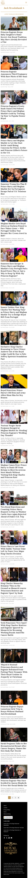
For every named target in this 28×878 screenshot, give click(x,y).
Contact (5, 807)
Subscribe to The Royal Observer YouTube (14, 827)
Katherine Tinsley (5, 724)
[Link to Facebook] (4, 838)
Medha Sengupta (5, 52)
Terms (5, 812)
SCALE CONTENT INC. (9, 865)
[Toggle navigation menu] (26, 2)
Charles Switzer (5, 121)
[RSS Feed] (23, 8)
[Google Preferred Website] (14, 817)
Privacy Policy (7, 809)
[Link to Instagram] (9, 838)
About (5, 805)
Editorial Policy (7, 814)
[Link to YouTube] (11, 838)
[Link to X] (6, 838)
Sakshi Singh (4, 86)
